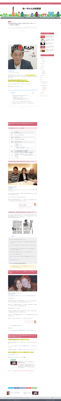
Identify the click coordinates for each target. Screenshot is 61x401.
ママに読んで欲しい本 (40, 3)
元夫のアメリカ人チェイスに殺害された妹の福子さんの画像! (22, 101)
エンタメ (9, 21)
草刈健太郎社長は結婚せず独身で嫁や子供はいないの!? (21, 95)
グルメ (43, 77)
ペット (43, 59)
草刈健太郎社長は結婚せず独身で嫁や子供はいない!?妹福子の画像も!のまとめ (23, 103)
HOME (12, 3)
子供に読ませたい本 (49, 3)
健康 (43, 60)
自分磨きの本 (44, 83)
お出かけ (21, 3)
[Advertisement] (22, 37)
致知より (13, 236)
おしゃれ (43, 63)
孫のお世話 (44, 61)
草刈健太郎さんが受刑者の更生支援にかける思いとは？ (21, 99)
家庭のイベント (45, 73)
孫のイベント (31, 3)
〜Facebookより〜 (11, 70)
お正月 (43, 70)
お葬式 (43, 71)
